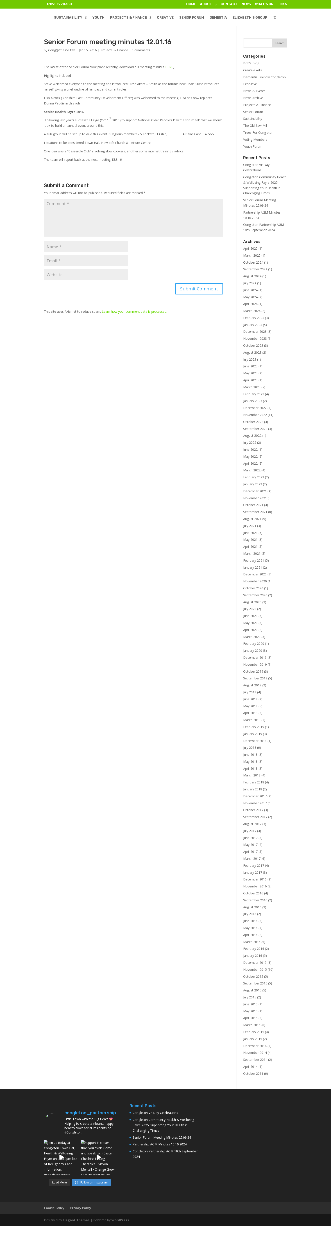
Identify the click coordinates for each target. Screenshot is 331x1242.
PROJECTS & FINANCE (128, 18)
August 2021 (252, 519)
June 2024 (250, 290)
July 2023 (249, 359)
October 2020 (253, 588)
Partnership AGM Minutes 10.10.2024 (160, 1144)
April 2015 (250, 1018)
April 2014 (250, 1066)
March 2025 (252, 255)
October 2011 (253, 1073)
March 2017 (252, 858)
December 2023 (255, 331)
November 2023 (255, 338)
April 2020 (250, 630)
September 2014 (255, 1059)
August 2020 (252, 602)
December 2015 (255, 962)
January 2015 (252, 1039)
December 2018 (255, 741)
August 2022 (252, 435)
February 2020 (253, 643)
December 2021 (255, 491)
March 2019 (252, 720)
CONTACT (229, 4)
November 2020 (255, 581)
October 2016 (253, 893)
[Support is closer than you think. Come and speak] (98, 1157)
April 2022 (250, 463)
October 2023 (253, 345)
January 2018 (252, 789)
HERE (169, 67)
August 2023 (252, 352)
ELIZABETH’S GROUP (250, 18)
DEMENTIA (218, 18)
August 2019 (252, 685)
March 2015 (252, 1025)
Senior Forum (253, 112)
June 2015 (250, 1004)
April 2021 (250, 546)
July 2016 (249, 914)
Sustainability (252, 118)
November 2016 (255, 886)
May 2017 (250, 844)
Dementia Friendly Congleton (264, 77)
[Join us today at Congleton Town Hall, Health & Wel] (61, 1157)
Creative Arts (252, 70)
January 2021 (252, 567)
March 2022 (252, 470)
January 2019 (252, 734)
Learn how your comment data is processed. (134, 311)
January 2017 (252, 872)
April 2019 (250, 713)
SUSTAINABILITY (68, 18)
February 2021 (253, 560)
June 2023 (250, 366)
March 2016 (252, 942)
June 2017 (250, 838)
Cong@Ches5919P (61, 50)
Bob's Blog (251, 63)
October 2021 (253, 505)
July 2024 (249, 283)
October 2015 (253, 976)
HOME (191, 4)
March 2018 (252, 775)
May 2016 (250, 928)
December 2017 (255, 796)
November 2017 (255, 803)
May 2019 (250, 706)
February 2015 (253, 1032)
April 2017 (250, 851)
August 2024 (252, 276)
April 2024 (250, 304)
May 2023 (250, 373)
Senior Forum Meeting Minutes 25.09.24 (162, 1137)
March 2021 (252, 553)
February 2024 (253, 318)
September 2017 (255, 817)
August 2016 (252, 907)
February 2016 (253, 948)
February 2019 (253, 727)
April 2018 (250, 768)
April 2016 (250, 935)
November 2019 (255, 664)
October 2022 (253, 422)
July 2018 (249, 747)
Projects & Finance (114, 50)
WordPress (120, 1220)
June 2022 (250, 449)
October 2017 (253, 810)
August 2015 (252, 990)
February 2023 (253, 394)
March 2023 (252, 387)
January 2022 (252, 484)
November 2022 (255, 415)
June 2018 (250, 754)
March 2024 (252, 311)
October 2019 (253, 671)
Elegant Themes (76, 1220)
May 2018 (250, 761)
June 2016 (250, 921)
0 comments (141, 50)
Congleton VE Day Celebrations (155, 1113)
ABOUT (206, 4)
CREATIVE (165, 18)
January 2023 (252, 401)
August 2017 (252, 824)
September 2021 (255, 512)
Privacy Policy (80, 1208)
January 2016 (252, 955)
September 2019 (255, 678)
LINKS (282, 4)
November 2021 (255, 498)
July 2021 (249, 526)
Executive (250, 84)
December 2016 (255, 879)
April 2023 (250, 380)
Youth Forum (252, 146)
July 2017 (249, 831)
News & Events (254, 91)
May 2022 (250, 456)
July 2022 (249, 442)
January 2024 (252, 325)
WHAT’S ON (264, 4)
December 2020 (255, 574)
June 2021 (250, 533)
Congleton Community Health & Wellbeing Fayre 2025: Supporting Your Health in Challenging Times (163, 1125)
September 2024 (255, 269)
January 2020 (252, 650)
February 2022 (253, 477)
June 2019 (250, 699)
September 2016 (255, 900)
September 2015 (255, 983)
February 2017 (253, 865)
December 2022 (255, 408)
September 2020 (255, 595)
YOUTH (98, 18)
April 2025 (250, 248)
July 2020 (249, 609)
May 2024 (250, 297)
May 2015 (250, 1011)
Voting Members (255, 139)
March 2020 (252, 637)
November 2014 (255, 1052)
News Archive (253, 98)
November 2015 (255, 969)
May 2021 (250, 539)
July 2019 (249, 692)
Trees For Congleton (258, 132)
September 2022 (255, 429)
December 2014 (255, 1046)
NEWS (246, 4)
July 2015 (249, 997)
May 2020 (250, 623)
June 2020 (250, 616)
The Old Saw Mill (255, 125)
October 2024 (253, 262)
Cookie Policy (54, 1208)
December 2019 (255, 657)
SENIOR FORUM (191, 18)
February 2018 (253, 782)
